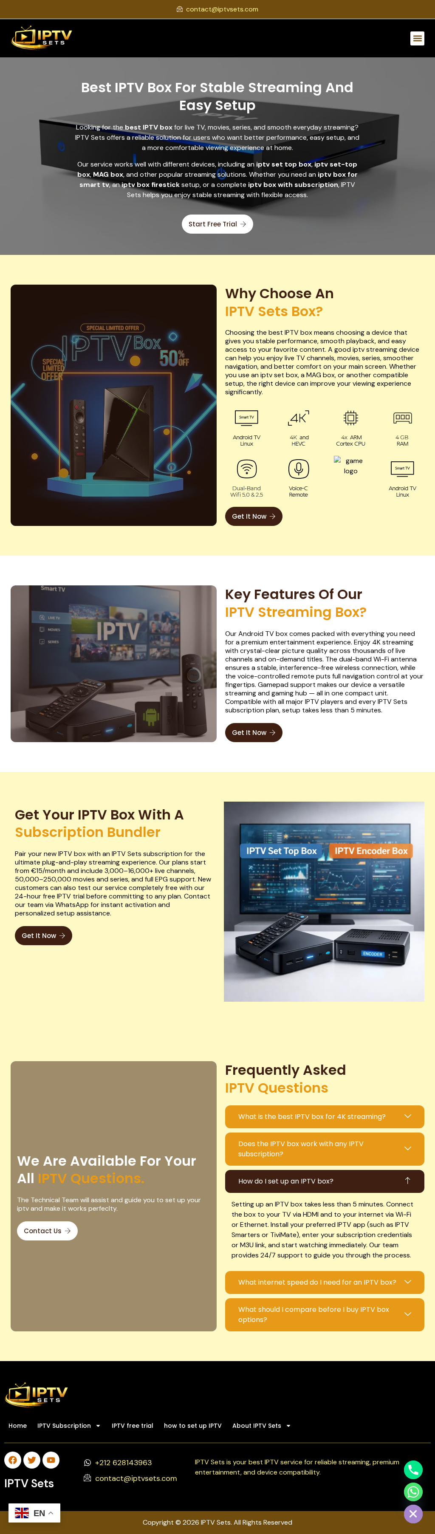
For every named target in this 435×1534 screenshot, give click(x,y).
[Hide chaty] (413, 1514)
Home (17, 1425)
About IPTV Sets (256, 1425)
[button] (417, 38)
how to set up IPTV (193, 1425)
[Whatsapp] (413, 1492)
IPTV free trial (132, 1425)
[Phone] (413, 1470)
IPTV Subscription (64, 1425)
